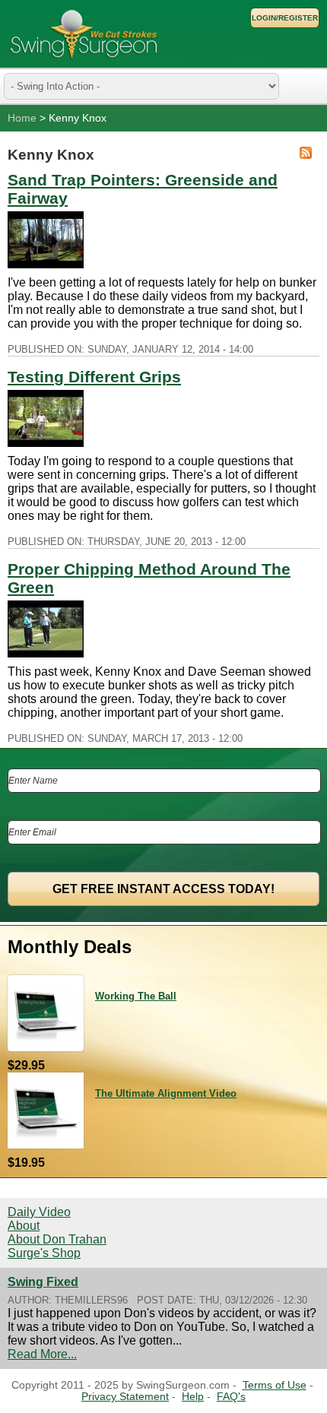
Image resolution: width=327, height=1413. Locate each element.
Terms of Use (274, 1385)
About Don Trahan (57, 1239)
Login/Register (285, 18)
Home (22, 118)
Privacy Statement (125, 1396)
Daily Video (39, 1211)
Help (193, 1396)
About (24, 1225)
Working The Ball (135, 996)
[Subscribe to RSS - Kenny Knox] (306, 154)
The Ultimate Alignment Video (166, 1093)
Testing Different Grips (94, 376)
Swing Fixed (43, 1281)
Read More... (42, 1354)
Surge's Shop (44, 1253)
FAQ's (231, 1396)
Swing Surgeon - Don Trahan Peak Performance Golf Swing (84, 34)
